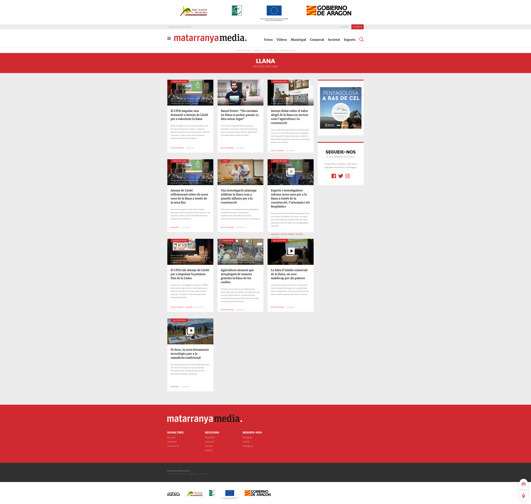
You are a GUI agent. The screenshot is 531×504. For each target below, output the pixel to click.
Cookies (203, 474)
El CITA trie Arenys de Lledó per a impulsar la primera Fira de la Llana (190, 274)
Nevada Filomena (243, 50)
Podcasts (258, 50)
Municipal (298, 40)
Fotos (268, 40)
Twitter (246, 441)
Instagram (248, 446)
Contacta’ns (173, 446)
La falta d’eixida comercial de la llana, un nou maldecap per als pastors (289, 274)
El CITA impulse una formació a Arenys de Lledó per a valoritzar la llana (189, 115)
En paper (344, 27)
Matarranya (228, 240)
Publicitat (172, 441)
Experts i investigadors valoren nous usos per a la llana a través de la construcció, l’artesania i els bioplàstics (290, 198)
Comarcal (317, 40)
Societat (334, 40)
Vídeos (282, 40)
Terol (225, 161)
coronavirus (270, 50)
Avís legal (182, 474)
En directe (357, 27)
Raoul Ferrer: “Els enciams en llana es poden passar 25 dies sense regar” (240, 115)
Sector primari (177, 148)
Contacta (171, 474)
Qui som (171, 437)
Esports (349, 40)
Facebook (247, 437)
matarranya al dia (287, 50)
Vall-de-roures (279, 240)
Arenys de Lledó (180, 81)
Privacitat (192, 474)
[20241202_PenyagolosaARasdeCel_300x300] (340, 107)
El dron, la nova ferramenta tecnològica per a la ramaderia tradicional (190, 353)
